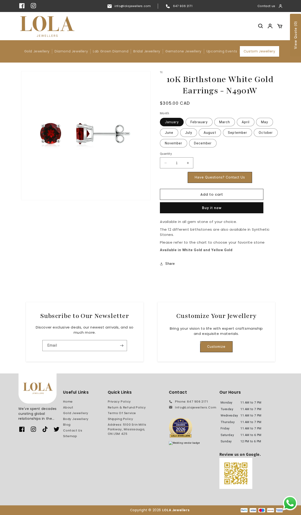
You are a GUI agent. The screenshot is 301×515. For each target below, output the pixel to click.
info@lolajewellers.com (133, 6)
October (266, 133)
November (173, 143)
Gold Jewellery (37, 51)
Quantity (166, 153)
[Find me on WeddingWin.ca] (184, 443)
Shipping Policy (120, 419)
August (210, 133)
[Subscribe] (121, 345)
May (264, 122)
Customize (216, 347)
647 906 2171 (182, 6)
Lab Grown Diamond (110, 51)
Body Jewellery (76, 419)
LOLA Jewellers (176, 510)
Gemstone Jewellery (183, 51)
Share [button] (170, 263)
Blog (67, 424)
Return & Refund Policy (127, 407)
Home (68, 401)
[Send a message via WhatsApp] (290, 503)
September (237, 133)
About (68, 407)
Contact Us (72, 430)
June (169, 133)
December (203, 143)
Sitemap (70, 436)
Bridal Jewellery (146, 51)
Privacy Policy (119, 401)
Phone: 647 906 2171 (191, 401)
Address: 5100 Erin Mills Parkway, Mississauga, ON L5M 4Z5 (127, 429)
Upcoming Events (221, 51)
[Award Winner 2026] (180, 428)
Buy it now (212, 208)
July (188, 133)
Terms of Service (122, 413)
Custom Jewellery (259, 51)
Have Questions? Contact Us (220, 177)
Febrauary (199, 122)
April (246, 122)
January (172, 122)
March (224, 122)
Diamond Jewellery (71, 51)
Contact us (266, 6)
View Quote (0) (295, 35)
